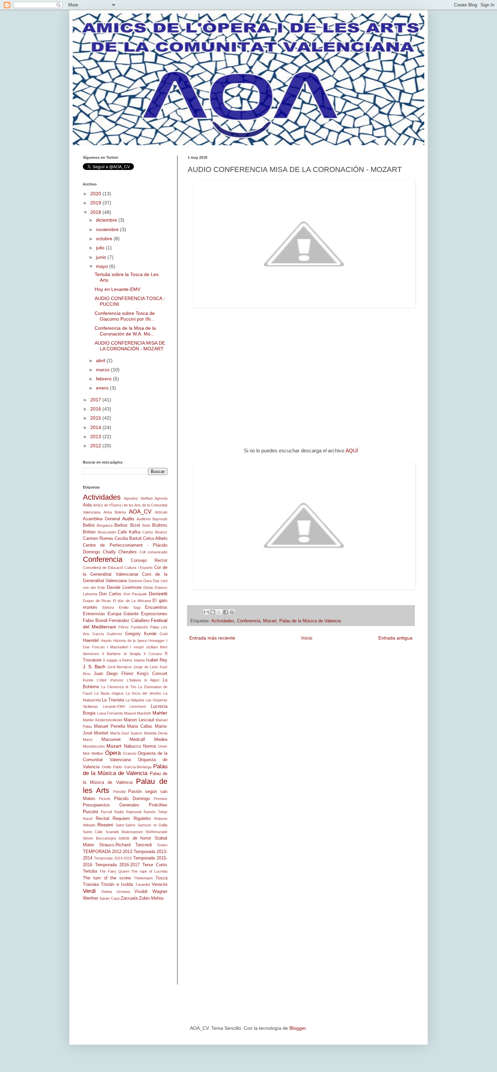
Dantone (135, 581)
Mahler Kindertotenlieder (103, 720)
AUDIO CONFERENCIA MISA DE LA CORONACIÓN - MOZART (130, 345)
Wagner (159, 891)
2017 (96, 399)
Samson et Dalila (152, 825)
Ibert (163, 647)
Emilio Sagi (129, 607)
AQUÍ (352, 450)
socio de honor (135, 838)
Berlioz (121, 525)
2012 (96, 445)
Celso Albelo (155, 538)
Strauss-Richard (115, 845)
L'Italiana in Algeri (143, 680)
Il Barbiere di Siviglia (121, 654)
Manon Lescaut (139, 720)
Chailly (109, 552)
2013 (96, 436)
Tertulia (90, 871)
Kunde (88, 680)
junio (102, 257)
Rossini (105, 824)
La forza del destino (143, 693)
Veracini (159, 884)
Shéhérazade (156, 832)
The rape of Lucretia (149, 871)
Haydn (106, 641)
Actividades (222, 621)
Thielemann (143, 878)
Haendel (91, 640)
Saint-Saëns (126, 825)
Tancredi (143, 845)
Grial (163, 634)
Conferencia (248, 621)
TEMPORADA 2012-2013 (107, 851)
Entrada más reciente (212, 638)
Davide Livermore (124, 587)
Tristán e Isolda (117, 884)
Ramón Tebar (155, 812)
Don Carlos (110, 594)
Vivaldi (140, 891)
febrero (104, 378)
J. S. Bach (94, 666)
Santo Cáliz (93, 832)
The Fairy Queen (114, 871)
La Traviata (113, 700)
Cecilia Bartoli (128, 538)
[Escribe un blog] (212, 612)
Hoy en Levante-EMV (117, 289)
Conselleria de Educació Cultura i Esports (118, 568)
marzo (103, 369)
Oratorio (129, 753)
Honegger (156, 641)
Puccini (90, 811)
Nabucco (132, 746)
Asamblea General (101, 519)
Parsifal (119, 792)
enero (103, 388)
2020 (96, 193)
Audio (128, 518)
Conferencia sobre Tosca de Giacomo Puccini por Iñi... (125, 316)
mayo (102, 266)
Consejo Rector (149, 560)
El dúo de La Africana (132, 601)
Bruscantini (107, 532)
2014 (96, 427)
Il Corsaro (153, 654)
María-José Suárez (126, 733)
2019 (96, 202)
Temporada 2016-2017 (117, 865)
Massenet (111, 739)
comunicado (157, 552)
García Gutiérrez (107, 634)
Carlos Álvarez (154, 532)
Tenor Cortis (154, 865)
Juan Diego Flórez (113, 673)
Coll (142, 552)
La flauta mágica (108, 693)
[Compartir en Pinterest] (232, 612)
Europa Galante (123, 614)
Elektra (108, 607)
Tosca (161, 878)
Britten (89, 532)
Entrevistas (94, 614)
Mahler (159, 713)
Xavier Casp (109, 898)
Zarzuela (129, 898)
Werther (90, 898)
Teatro (162, 845)
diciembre (107, 220)
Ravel (87, 819)
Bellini (89, 525)
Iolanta (139, 660)
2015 (96, 418)
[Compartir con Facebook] (225, 612)
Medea (160, 739)
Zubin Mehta (151, 898)
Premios (160, 799)
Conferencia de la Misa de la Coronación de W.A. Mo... (125, 330)
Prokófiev (158, 805)
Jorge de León (145, 667)
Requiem (121, 818)
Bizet (135, 525)
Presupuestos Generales (111, 805)
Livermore (137, 706)
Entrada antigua (395, 638)
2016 (96, 409)
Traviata (91, 884)
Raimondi (133, 812)
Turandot (142, 884)
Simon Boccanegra (99, 838)
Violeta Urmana (115, 892)
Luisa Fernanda (110, 713)
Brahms (159, 525)
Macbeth (144, 713)
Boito (146, 525)
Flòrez (123, 627)
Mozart (270, 621)
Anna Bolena (114, 512)
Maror (88, 740)
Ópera (113, 753)
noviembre (108, 229)
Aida (87, 505)
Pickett (104, 799)
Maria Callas (139, 726)
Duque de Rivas (97, 601)
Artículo (161, 512)
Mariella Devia (155, 733)
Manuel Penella (109, 726)
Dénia (148, 587)
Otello (106, 767)
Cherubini (127, 552)
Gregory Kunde (140, 633)
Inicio (306, 638)
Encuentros (156, 607)
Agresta (161, 498)
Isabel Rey (156, 660)
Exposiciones (154, 614)
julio (101, 247)
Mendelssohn (94, 746)
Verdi (89, 891)
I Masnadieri (117, 647)
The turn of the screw (107, 878)
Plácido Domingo (132, 798)
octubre (105, 238)
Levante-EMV (114, 706)
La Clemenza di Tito (118, 687)
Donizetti (158, 593)
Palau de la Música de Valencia (310, 621)
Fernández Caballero (129, 620)
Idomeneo (91, 654)
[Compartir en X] (219, 612)
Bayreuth (159, 519)
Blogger (297, 1028)
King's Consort (152, 673)
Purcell (106, 812)
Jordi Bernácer (119, 667)
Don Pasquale (135, 594)
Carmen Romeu (98, 538)
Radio (119, 812)
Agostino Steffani (138, 498)
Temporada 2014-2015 (113, 858)
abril (101, 360)
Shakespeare (132, 832)
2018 (96, 212)
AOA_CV (140, 511)
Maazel (130, 713)
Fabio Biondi (95, 620)
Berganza (105, 525)
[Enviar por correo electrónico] (206, 612)
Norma (149, 746)
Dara (147, 581)
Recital (102, 818)
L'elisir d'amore (110, 680)
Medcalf (137, 739)
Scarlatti (112, 832)
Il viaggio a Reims (118, 660)
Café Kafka (129, 532)
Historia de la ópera (130, 641)
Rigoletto (142, 818)
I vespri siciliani (144, 647)
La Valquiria (134, 700)
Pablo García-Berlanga (132, 767)
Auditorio (144, 519)
